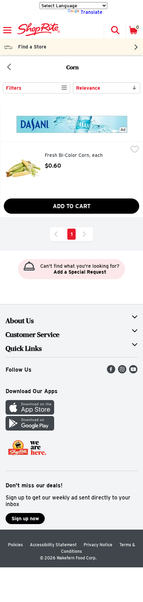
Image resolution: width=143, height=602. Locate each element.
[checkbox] (134, 150)
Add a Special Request (79, 272)
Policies (15, 544)
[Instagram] (122, 371)
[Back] (9, 67)
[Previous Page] (57, 234)
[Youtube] (133, 371)
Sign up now (25, 518)
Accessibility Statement (53, 544)
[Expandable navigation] (7, 30)
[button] (115, 30)
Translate (91, 12)
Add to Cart (72, 206)
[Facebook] (111, 371)
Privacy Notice (98, 544)
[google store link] (30, 428)
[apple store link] (30, 412)
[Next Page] (85, 234)
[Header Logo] (37, 30)
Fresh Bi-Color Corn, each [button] (74, 155)
